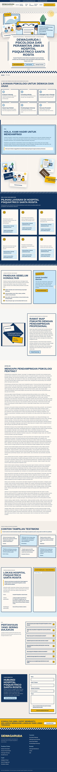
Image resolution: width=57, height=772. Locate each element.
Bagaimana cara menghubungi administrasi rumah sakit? (38, 662)
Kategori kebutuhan (35, 688)
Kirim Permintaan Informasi (42, 710)
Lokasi (30, 750)
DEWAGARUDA (11, 735)
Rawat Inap (26, 5)
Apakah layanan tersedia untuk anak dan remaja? (37, 640)
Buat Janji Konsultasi (49, 4)
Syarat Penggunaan (5, 762)
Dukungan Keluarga (5, 752)
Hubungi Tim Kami (40, 64)
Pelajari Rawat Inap (35, 352)
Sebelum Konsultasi (5, 748)
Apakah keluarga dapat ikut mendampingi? (36, 656)
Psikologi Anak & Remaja (34, 739)
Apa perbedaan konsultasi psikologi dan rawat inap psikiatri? (38, 646)
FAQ (30, 752)
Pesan (32, 693)
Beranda (17, 4)
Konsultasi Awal (49, 723)
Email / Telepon (34, 682)
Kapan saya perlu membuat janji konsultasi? (36, 635)
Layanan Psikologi (21, 5)
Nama (32, 676)
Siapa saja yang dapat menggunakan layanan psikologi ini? (39, 630)
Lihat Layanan (42, 34)
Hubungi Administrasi (41, 290)
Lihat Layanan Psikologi (10, 698)
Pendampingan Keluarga (34, 743)
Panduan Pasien (36, 5)
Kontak (41, 4)
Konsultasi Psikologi (33, 737)
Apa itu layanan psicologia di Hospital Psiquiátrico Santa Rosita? (39, 624)
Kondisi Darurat (4, 754)
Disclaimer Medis (5, 764)
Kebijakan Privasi (4, 760)
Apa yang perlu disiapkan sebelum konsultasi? (37, 651)
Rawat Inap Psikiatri (33, 741)
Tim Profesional (31, 5)
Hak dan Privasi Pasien (6, 750)
